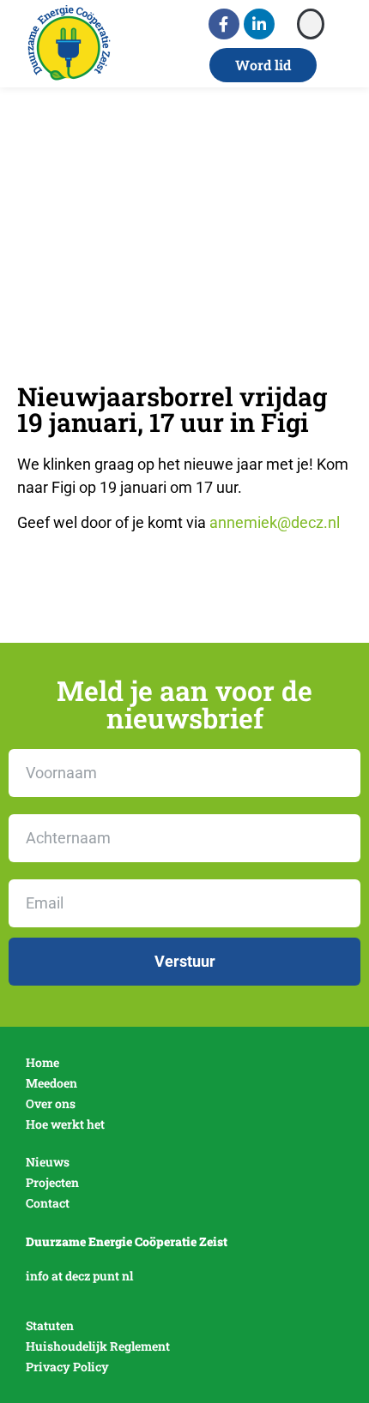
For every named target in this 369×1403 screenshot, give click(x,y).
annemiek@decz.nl (274, 522)
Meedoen (51, 1083)
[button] (310, 24)
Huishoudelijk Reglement (98, 1346)
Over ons (51, 1103)
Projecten (52, 1182)
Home (42, 1062)
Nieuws (48, 1162)
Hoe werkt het (65, 1124)
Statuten (50, 1325)
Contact (48, 1203)
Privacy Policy (67, 1366)
